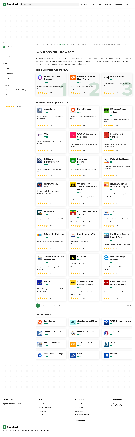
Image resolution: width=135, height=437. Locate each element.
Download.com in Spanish (46, 415)
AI (57, 44)
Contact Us (42, 411)
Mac (93, 4)
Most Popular (10, 52)
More (128, 4)
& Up (19, 106)
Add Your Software (44, 407)
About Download (43, 404)
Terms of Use (79, 407)
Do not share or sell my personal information (82, 416)
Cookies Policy (79, 411)
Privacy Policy (79, 404)
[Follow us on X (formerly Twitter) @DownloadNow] (116, 404)
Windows (84, 4)
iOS (100, 4)
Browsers (62, 44)
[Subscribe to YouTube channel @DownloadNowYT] (120, 404)
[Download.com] (10, 4)
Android (108, 4)
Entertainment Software (109, 44)
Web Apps (118, 4)
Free (7, 68)
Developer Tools (82, 44)
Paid (7, 78)
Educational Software (95, 44)
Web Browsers (10, 95)
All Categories (51, 44)
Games (119, 44)
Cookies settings (80, 420)
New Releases (10, 57)
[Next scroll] (129, 44)
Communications (71, 44)
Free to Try (9, 73)
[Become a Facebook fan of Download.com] (112, 404)
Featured (9, 47)
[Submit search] (22, 4)
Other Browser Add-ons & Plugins (17, 90)
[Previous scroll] (43, 44)
